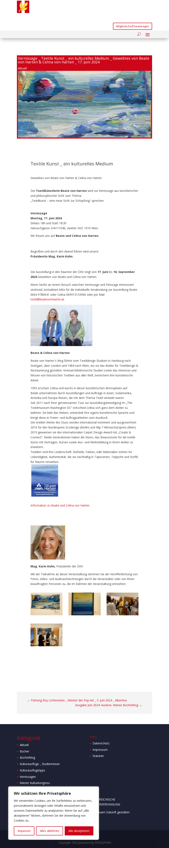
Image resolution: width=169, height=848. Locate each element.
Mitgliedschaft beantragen (132, 26)
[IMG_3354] (84, 614)
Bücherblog (27, 757)
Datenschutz (101, 743)
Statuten (98, 756)
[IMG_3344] (123, 614)
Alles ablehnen (49, 831)
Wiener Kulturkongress (35, 783)
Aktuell (22, 68)
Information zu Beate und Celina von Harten (60, 505)
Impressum (100, 750)
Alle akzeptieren (78, 831)
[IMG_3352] (47, 614)
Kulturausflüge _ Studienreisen (40, 764)
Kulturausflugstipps (32, 770)
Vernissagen (28, 777)
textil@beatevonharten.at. (48, 299)
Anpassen (24, 831)
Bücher (24, 751)
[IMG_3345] (47, 645)
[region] (53, 813)
